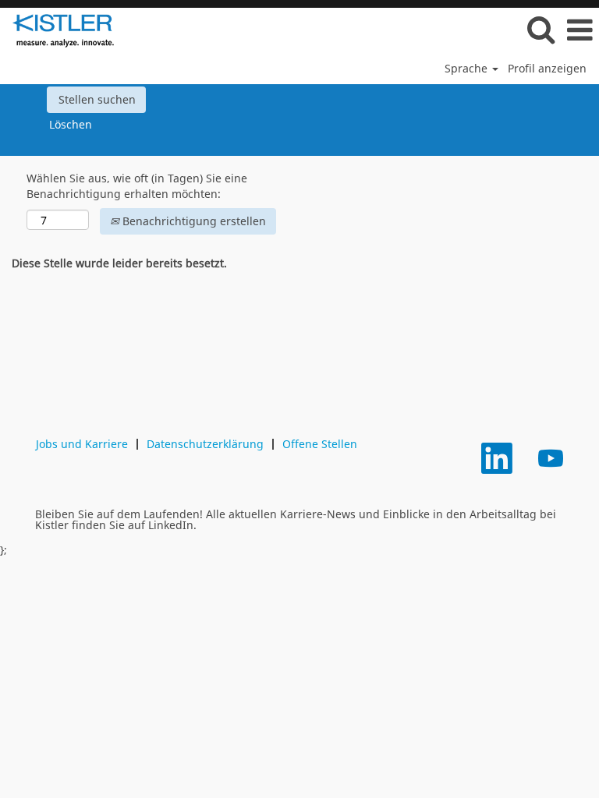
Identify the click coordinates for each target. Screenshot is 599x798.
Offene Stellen (319, 443)
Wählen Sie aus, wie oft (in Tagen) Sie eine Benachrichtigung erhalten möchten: (137, 186)
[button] (579, 29)
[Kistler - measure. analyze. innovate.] (57, 29)
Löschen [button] (70, 124)
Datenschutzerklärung (205, 443)
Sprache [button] (468, 68)
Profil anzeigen (547, 68)
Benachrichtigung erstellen (192, 221)
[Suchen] (540, 29)
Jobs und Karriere (82, 443)
